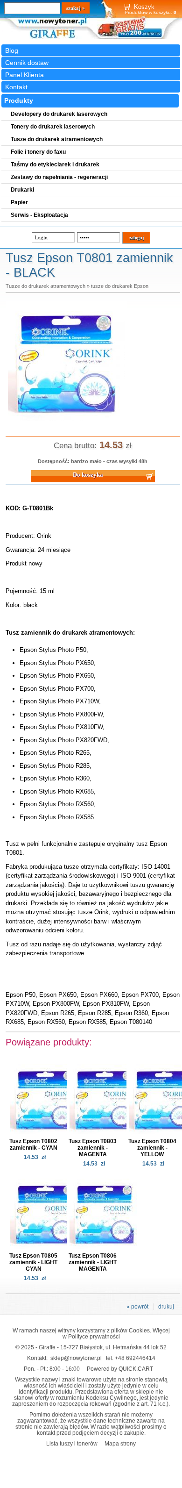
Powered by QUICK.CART (120, 1369)
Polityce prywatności (94, 1336)
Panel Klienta (24, 75)
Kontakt (16, 87)
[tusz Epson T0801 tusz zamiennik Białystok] (66, 421)
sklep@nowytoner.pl (76, 1358)
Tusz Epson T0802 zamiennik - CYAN (33, 1144)
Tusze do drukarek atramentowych (45, 286)
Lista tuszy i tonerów (72, 1443)
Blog (11, 50)
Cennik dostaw (27, 62)
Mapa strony (120, 1443)
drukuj (166, 1306)
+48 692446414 (135, 1358)
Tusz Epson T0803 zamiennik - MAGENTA (93, 1148)
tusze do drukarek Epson (119, 286)
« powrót (137, 1306)
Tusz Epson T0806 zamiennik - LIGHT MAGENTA (93, 1262)
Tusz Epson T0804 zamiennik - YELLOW (152, 1148)
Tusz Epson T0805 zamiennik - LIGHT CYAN (33, 1262)
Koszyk (144, 6)
